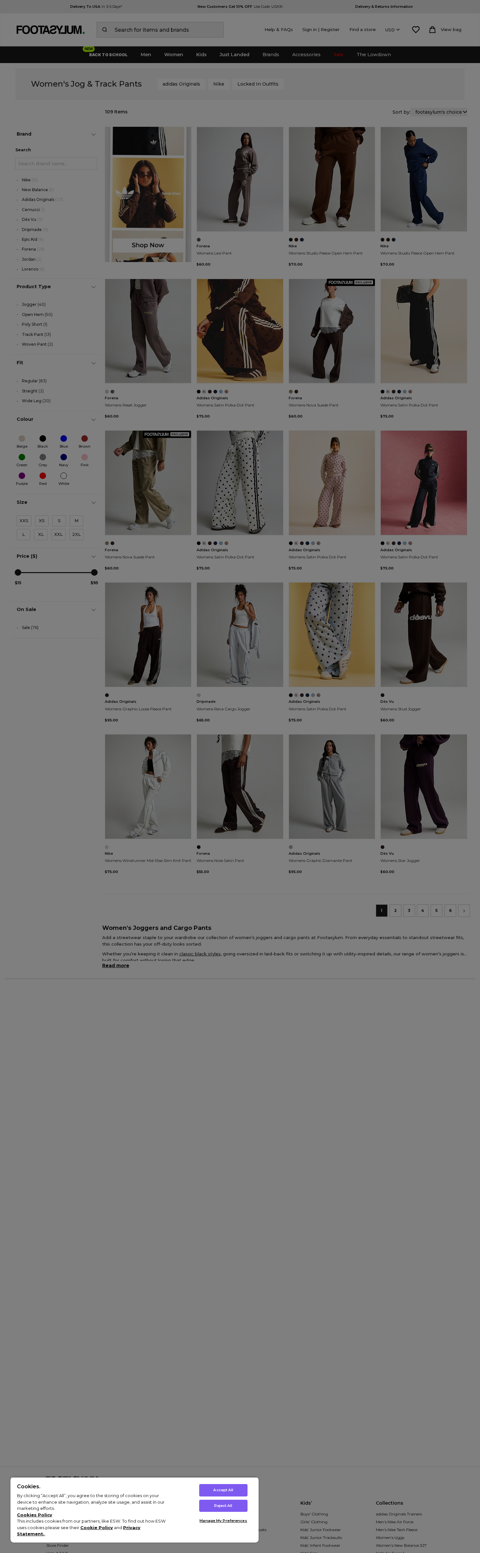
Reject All (223, 1505)
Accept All (223, 1490)
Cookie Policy (96, 1527)
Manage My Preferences (223, 1520)
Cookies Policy (34, 1514)
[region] (134, 1510)
